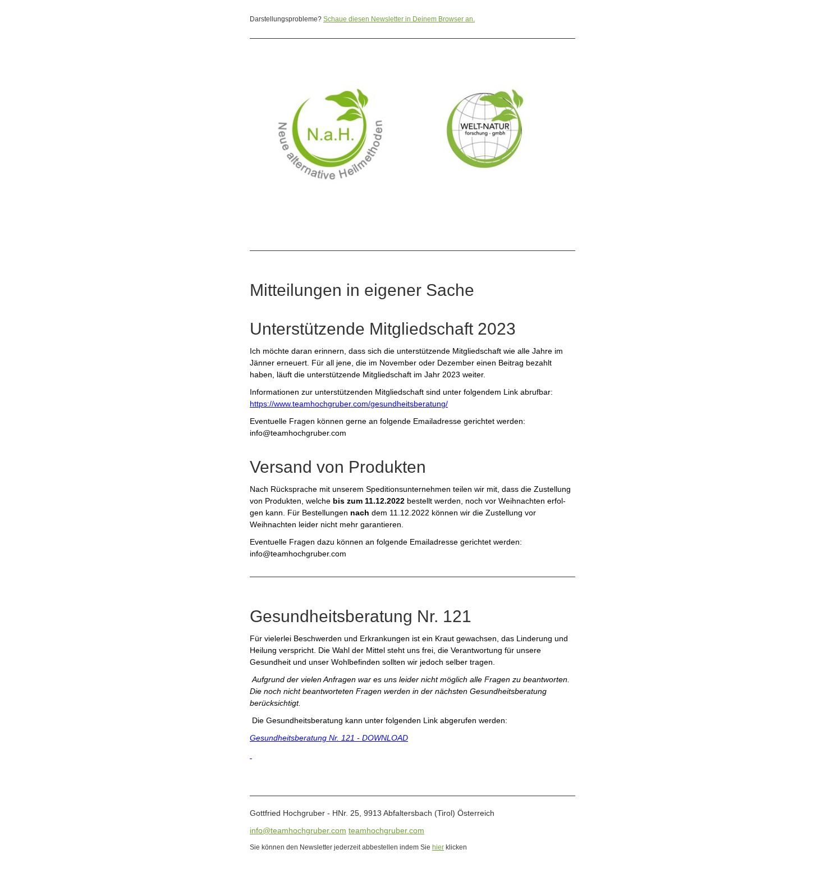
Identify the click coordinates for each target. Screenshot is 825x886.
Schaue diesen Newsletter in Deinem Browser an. (399, 19)
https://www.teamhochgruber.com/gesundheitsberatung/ (349, 403)
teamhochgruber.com (386, 830)
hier (438, 847)
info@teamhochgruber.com (298, 830)
